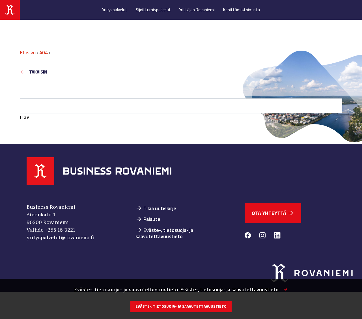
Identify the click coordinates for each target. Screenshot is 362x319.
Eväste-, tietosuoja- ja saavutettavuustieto (164, 233)
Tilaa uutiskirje (155, 208)
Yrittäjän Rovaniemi (197, 10)
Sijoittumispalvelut (153, 10)
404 (43, 52)
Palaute (147, 219)
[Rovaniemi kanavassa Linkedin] (277, 236)
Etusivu (28, 52)
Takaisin (38, 72)
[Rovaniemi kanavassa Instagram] (262, 236)
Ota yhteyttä (273, 213)
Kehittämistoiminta (241, 10)
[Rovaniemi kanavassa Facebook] (248, 236)
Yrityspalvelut (114, 10)
